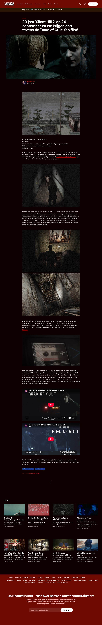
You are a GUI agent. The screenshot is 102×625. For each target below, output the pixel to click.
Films (44, 4)
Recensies (38, 4)
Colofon (10, 577)
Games (56, 4)
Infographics (41, 580)
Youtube (25, 330)
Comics (18, 580)
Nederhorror (28, 4)
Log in (84, 4)
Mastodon (47, 577)
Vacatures (20, 4)
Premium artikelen (30, 582)
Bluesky (40, 577)
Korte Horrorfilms (66, 580)
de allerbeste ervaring (66, 157)
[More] (61, 4)
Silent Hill (36, 473)
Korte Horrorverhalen (53, 580)
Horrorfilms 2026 (50, 582)
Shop (53, 577)
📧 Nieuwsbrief (40, 469)
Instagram (66, 577)
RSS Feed (32, 577)
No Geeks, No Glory (62, 582)
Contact (25, 577)
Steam (59, 577)
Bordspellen (10, 580)
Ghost (96, 580)
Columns (40, 582)
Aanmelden (93, 4)
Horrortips (32, 580)
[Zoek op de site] (80, 4)
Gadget (25, 580)
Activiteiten (75, 577)
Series (50, 4)
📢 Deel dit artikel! (28, 469)
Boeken (83, 577)
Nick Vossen (31, 82)
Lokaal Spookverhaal (80, 580)
